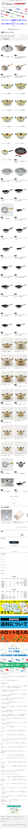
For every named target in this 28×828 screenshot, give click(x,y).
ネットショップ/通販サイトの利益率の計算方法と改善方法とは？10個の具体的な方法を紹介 (13, 699)
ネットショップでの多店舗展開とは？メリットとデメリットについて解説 (14, 727)
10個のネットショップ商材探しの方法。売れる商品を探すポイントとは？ (14, 747)
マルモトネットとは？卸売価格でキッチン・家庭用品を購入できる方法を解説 (14, 792)
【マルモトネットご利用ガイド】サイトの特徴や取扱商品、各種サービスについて (14, 677)
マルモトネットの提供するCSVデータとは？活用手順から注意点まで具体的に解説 (14, 796)
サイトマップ (22, 818)
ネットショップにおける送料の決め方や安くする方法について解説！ (14, 758)
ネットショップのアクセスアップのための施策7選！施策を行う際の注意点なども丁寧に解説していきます (13, 771)
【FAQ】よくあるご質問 (6, 803)
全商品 (2, 7)
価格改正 (2, 570)
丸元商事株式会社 (4, 683)
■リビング (3, 562)
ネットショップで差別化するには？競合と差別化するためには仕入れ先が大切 (14, 719)
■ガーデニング (4, 565)
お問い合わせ (3, 821)
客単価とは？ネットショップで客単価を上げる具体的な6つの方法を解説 (13, 766)
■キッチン (3, 556)
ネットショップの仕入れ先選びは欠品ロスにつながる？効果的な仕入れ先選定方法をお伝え (14, 695)
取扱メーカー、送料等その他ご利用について (10, 680)
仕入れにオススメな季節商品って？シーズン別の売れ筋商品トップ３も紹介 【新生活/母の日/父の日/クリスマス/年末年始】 (14, 715)
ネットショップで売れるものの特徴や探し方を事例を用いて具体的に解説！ (14, 762)
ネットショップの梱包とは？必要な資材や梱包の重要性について (14, 776)
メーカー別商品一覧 (12, 7)
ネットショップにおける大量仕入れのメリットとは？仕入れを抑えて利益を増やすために (14, 723)
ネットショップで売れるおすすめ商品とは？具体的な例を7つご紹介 (13, 735)
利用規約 (16, 818)
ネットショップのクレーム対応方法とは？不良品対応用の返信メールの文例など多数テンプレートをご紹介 (14, 739)
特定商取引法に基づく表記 (18, 816)
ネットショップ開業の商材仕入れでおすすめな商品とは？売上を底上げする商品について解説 (14, 711)
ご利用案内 (8, 816)
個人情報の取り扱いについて (6, 818)
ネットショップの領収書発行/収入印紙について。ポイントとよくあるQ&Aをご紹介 (13, 703)
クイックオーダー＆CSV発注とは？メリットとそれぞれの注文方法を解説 (14, 788)
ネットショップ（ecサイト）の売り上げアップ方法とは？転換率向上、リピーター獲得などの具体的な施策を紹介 (14, 686)
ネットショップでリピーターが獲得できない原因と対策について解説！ (14, 784)
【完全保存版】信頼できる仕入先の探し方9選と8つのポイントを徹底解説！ (14, 752)
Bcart (14, 825)
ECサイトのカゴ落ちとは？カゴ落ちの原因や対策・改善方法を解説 (13, 743)
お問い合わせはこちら (14, 29)
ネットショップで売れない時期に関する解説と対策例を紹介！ (13, 755)
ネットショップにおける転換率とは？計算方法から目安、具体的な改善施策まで (14, 707)
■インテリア (3, 559)
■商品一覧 (6, 7)
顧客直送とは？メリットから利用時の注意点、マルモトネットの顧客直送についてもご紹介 (14, 800)
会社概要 (2, 816)
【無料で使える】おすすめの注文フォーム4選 (10, 774)
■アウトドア (3, 567)
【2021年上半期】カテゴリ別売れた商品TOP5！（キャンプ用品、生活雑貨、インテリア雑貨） (13, 690)
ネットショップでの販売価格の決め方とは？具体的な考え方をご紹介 (14, 731)
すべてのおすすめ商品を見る (22, 527)
